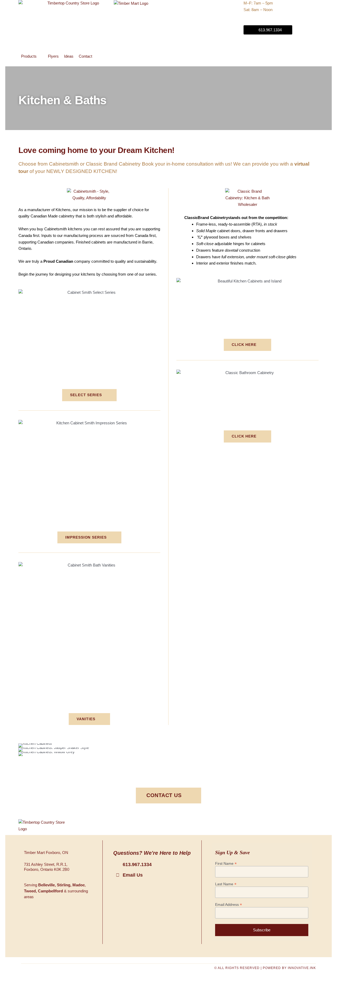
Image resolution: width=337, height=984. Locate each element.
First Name (226, 863)
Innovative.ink (302, 968)
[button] (31, 56)
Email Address (228, 904)
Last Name (225, 884)
